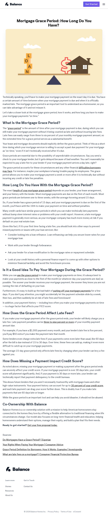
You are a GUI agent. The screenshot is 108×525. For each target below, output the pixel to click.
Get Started (91, 4)
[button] (103, 4)
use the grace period (27, 275)
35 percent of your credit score (87, 385)
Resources (9, 491)
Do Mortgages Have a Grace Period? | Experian (27, 439)
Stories (8, 486)
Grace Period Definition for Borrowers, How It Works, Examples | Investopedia (42, 449)
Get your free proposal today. (42, 425)
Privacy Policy (53, 512)
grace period (14, 128)
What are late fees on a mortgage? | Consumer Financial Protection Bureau (40, 454)
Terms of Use (66, 512)
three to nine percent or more (59, 322)
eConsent (77, 512)
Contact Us (28, 486)
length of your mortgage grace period (32, 190)
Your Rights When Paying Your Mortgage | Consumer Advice (33, 444)
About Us (9, 495)
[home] (13, 4)
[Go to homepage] (30, 469)
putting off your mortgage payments (72, 290)
